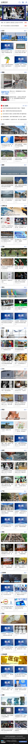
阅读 (3, 409)
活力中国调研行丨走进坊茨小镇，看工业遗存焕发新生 (15, 119)
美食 (3, 613)
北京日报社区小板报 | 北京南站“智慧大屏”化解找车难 (14, 113)
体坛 (3, 287)
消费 (3, 695)
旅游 (3, 328)
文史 (3, 369)
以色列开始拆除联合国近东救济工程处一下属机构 (14, 108)
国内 (3, 124)
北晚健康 (4, 654)
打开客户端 (23, 741)
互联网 (4, 572)
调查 (3, 532)
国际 (3, 165)
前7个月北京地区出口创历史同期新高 (10, 25)
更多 (25, 30)
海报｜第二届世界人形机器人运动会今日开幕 (12, 22)
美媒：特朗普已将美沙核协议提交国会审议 (12, 111)
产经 (3, 491)
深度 (3, 450)
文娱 (3, 246)
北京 (3, 30)
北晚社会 (4, 205)
